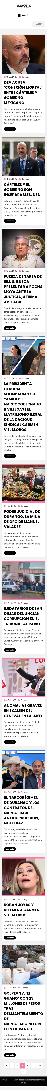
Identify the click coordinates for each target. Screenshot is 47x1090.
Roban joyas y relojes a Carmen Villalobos (22, 910)
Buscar (39, 24)
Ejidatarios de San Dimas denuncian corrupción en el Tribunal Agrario (23, 616)
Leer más (10, 129)
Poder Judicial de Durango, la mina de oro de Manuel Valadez (22, 519)
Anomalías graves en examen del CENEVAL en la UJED (23, 710)
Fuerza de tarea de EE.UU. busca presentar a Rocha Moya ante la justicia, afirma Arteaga (23, 289)
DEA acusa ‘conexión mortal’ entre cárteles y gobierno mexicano (23, 92)
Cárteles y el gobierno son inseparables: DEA (22, 189)
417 (40, 1065)
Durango (25, 77)
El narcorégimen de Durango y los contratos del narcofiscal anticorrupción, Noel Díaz (21, 810)
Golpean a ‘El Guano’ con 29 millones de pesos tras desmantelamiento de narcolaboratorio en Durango (23, 1011)
